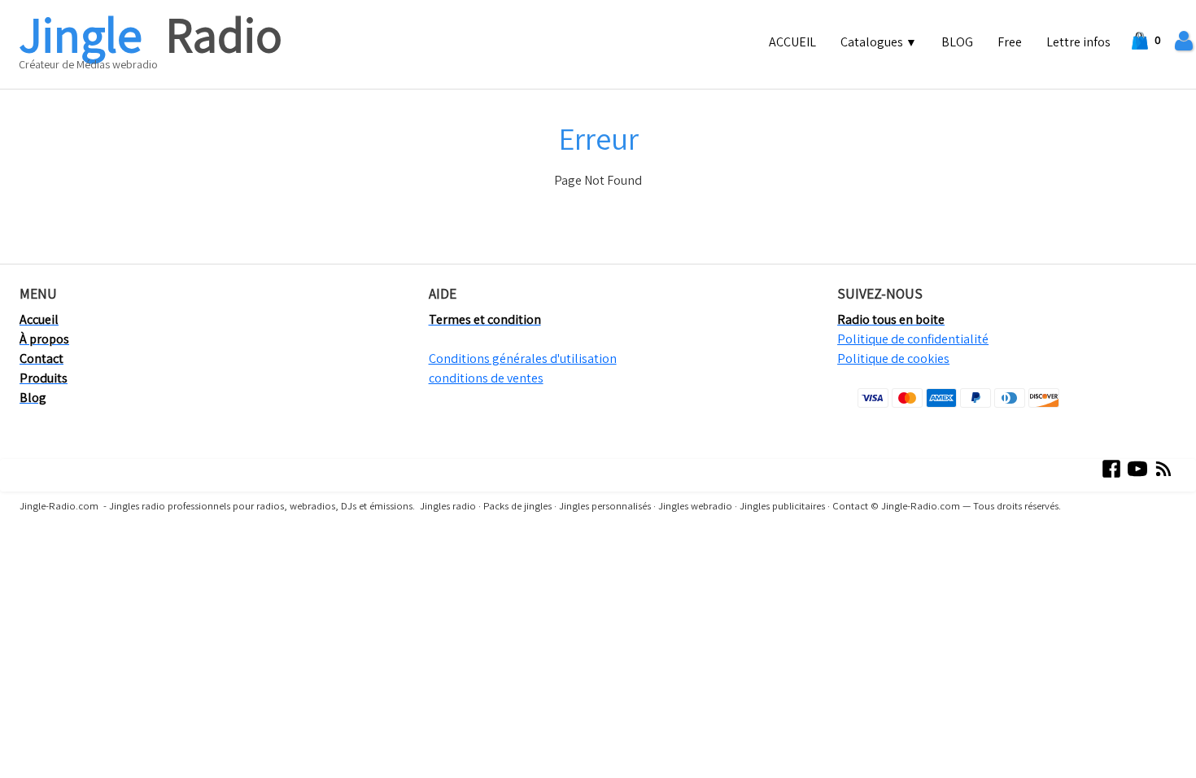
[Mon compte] (1184, 41)
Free (1009, 41)
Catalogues (878, 41)
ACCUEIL (792, 41)
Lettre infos (1078, 41)
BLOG (957, 41)
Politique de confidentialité (913, 338)
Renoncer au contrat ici (71, 553)
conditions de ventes (486, 378)
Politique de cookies (893, 358)
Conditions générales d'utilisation (523, 358)
